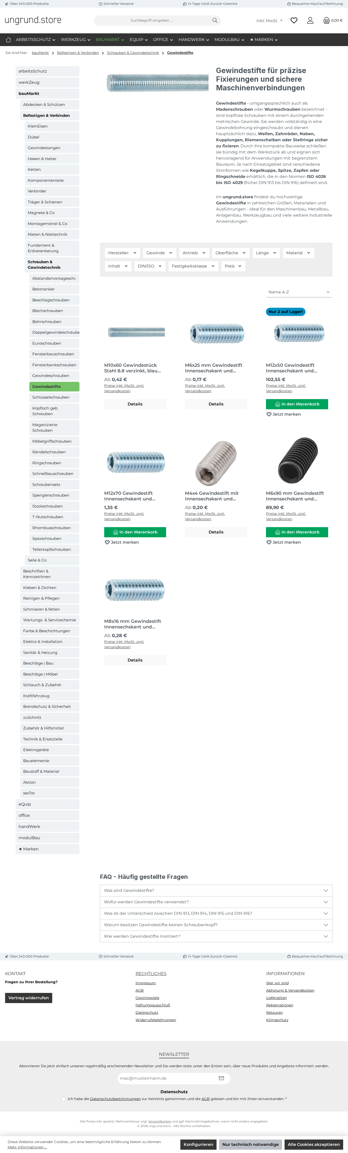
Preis (230, 266)
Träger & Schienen (45, 202)
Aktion (29, 782)
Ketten (34, 169)
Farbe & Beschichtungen (46, 630)
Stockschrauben (47, 506)
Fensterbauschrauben (53, 353)
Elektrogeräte (36, 749)
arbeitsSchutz (33, 71)
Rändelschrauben (49, 451)
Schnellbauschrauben (52, 473)
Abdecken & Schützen (44, 104)
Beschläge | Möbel (40, 674)
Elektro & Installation (42, 641)
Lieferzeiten (276, 997)
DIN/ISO (146, 266)
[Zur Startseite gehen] (33, 20)
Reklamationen (279, 1005)
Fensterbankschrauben (54, 364)
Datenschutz (147, 1012)
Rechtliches (151, 973)
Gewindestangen (44, 147)
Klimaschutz (277, 1020)
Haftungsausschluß (153, 1005)
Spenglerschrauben (50, 495)
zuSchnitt (32, 717)
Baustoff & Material (41, 771)
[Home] (8, 39)
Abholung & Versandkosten (290, 990)
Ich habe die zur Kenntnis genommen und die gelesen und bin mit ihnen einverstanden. (177, 1098)
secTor (29, 793)
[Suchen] (215, 21)
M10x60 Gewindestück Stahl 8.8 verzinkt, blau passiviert (130, 368)
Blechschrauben (47, 310)
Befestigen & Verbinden (46, 115)
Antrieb (191, 252)
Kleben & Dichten (39, 587)
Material (295, 252)
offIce (24, 815)
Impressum (146, 983)
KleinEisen (38, 126)
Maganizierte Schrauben (44, 427)
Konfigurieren (198, 1144)
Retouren (274, 1012)
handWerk (29, 826)
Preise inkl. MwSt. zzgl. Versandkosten (124, 388)
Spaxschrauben (46, 538)
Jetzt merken (286, 414)
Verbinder (37, 191)
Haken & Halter (42, 158)
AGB (140, 990)
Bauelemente (36, 760)
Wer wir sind (277, 983)
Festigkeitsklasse (190, 266)
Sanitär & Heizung (40, 652)
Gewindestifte (46, 386)
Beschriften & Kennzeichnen (37, 574)
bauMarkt (29, 93)
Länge (263, 252)
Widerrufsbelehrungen (156, 1020)
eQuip (25, 804)
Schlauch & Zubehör (42, 684)
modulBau (29, 837)
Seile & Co (37, 560)
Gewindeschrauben (50, 375)
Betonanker (43, 289)
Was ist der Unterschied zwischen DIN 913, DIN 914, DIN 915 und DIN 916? (178, 913)
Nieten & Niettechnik (47, 234)
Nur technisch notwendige (250, 1144)
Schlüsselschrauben (51, 397)
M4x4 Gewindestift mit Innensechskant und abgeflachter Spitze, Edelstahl (212, 496)
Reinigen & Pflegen (41, 598)
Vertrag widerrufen (28, 997)
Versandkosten (159, 1121)
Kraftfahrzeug (36, 695)
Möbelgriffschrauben (52, 441)
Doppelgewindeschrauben (55, 332)
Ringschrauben (46, 462)
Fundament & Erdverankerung (43, 248)
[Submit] (221, 1078)
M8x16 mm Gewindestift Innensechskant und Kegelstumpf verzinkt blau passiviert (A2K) (132, 624)
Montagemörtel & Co (47, 223)
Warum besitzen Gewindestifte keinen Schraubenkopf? (161, 924)
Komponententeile (46, 180)
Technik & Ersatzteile (42, 739)
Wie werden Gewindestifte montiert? (142, 936)
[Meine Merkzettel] (294, 20)
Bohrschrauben (46, 321)
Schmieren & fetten (41, 609)
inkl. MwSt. (268, 20)
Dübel (33, 137)
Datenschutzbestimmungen (115, 1098)
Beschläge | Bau (38, 663)
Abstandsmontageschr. (54, 278)
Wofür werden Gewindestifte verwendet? (146, 901)
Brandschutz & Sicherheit (47, 706)
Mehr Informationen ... (27, 1147)
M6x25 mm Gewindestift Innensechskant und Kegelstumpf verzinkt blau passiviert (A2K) (214, 368)
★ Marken (29, 849)
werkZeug (29, 82)
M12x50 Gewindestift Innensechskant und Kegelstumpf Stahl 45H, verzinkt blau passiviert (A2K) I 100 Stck (294, 368)
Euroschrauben (46, 343)
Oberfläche (227, 252)
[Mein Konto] (310, 20)
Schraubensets (46, 484)
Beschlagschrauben (51, 300)
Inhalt (114, 266)
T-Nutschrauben (47, 516)
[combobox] (151, 21)
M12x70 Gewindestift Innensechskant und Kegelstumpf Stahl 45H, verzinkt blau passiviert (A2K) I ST (132, 496)
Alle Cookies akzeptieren (314, 1144)
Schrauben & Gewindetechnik (44, 264)
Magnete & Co (41, 212)
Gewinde (156, 252)
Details (135, 404)
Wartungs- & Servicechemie (49, 619)
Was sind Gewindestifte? (129, 890)
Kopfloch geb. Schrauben (45, 411)
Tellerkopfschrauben (51, 549)
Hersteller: (119, 252)
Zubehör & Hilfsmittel (43, 728)
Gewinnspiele (147, 997)
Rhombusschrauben (51, 527)
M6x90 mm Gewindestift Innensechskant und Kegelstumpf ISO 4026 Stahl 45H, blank (295, 496)
